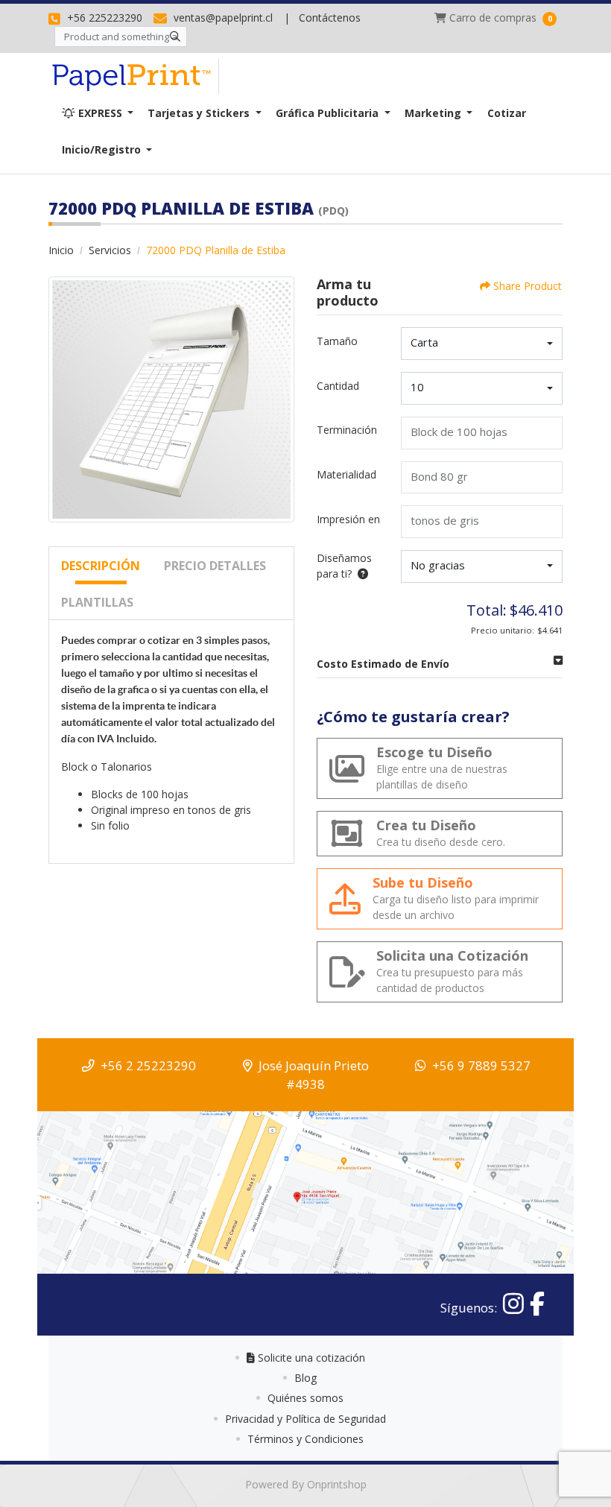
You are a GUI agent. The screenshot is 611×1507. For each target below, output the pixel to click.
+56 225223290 (103, 17)
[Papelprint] (133, 76)
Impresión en (348, 519)
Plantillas (97, 602)
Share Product (527, 286)
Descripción (100, 565)
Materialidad (346, 474)
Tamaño (337, 341)
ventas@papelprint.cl (222, 17)
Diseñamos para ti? (344, 566)
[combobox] (482, 343)
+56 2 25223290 (148, 1065)
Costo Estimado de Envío (383, 664)
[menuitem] (97, 112)
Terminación (347, 430)
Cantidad (338, 386)
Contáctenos (330, 17)
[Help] (360, 573)
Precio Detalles (215, 565)
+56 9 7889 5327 (481, 1065)
